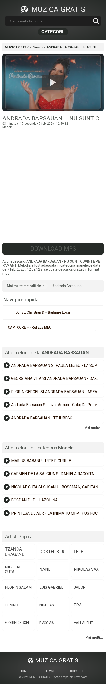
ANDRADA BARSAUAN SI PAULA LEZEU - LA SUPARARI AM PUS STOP (56, 365)
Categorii (52, 32)
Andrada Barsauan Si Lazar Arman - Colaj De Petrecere (56, 404)
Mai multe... (93, 428)
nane (45, 569)
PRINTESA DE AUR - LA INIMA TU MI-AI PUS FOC (54, 513)
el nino (11, 605)
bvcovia (46, 623)
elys (78, 605)
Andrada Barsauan (67, 286)
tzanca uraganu (15, 551)
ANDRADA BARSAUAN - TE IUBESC (41, 418)
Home (24, 671)
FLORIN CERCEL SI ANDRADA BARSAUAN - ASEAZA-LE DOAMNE (56, 391)
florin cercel (17, 623)
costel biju (52, 551)
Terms (49, 671)
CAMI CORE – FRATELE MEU (29, 327)
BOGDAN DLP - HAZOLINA (34, 500)
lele (78, 551)
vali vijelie (83, 623)
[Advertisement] (53, 182)
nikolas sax (86, 569)
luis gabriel (51, 587)
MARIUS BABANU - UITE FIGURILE (41, 460)
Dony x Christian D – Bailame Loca (42, 312)
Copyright (78, 671)
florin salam (18, 587)
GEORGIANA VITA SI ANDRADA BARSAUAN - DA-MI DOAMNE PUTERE (56, 378)
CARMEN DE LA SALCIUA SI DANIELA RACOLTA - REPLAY (56, 474)
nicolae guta (13, 569)
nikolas (46, 605)
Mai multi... (94, 637)
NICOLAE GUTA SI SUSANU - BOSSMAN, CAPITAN (54, 487)
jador (79, 587)
